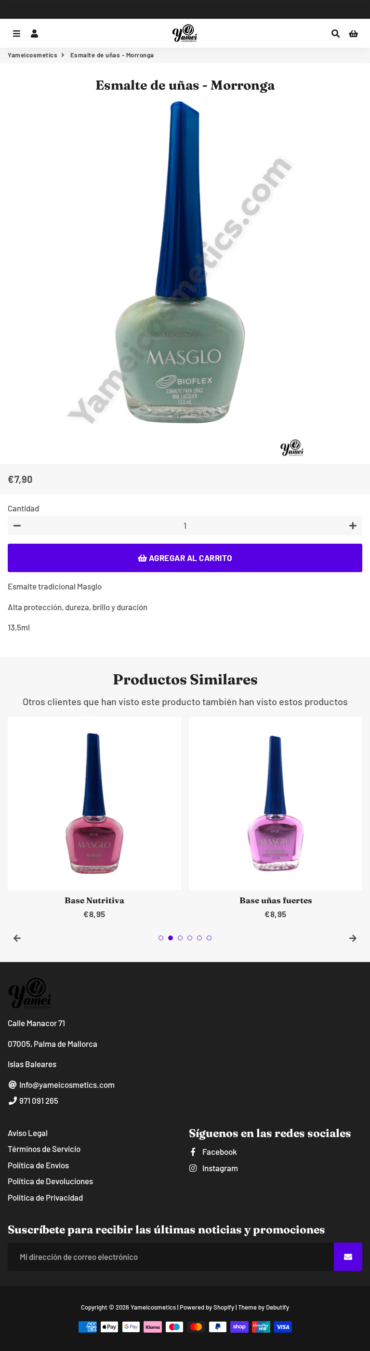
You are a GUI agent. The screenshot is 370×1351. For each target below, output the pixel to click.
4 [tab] (189, 938)
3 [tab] (180, 938)
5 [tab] (199, 938)
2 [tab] (170, 938)
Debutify (277, 1307)
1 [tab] (161, 938)
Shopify (223, 1307)
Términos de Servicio (44, 1148)
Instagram (219, 1168)
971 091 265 (38, 1100)
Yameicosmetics (32, 55)
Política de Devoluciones (50, 1181)
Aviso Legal (28, 1132)
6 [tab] (209, 938)
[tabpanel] (94, 819)
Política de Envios (38, 1165)
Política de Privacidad (45, 1197)
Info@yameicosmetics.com (66, 1084)
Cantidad (23, 508)
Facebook (219, 1151)
